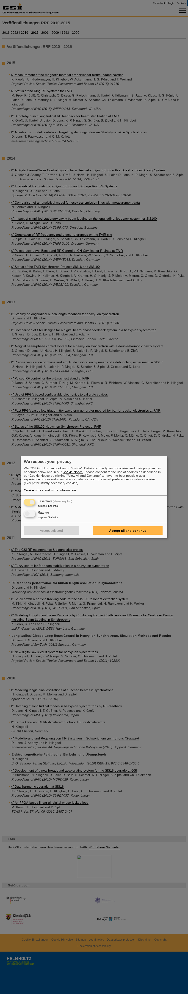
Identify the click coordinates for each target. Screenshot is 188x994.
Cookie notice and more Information (50, 490)
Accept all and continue (128, 530)
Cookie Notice (73, 472)
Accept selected (51, 530)
